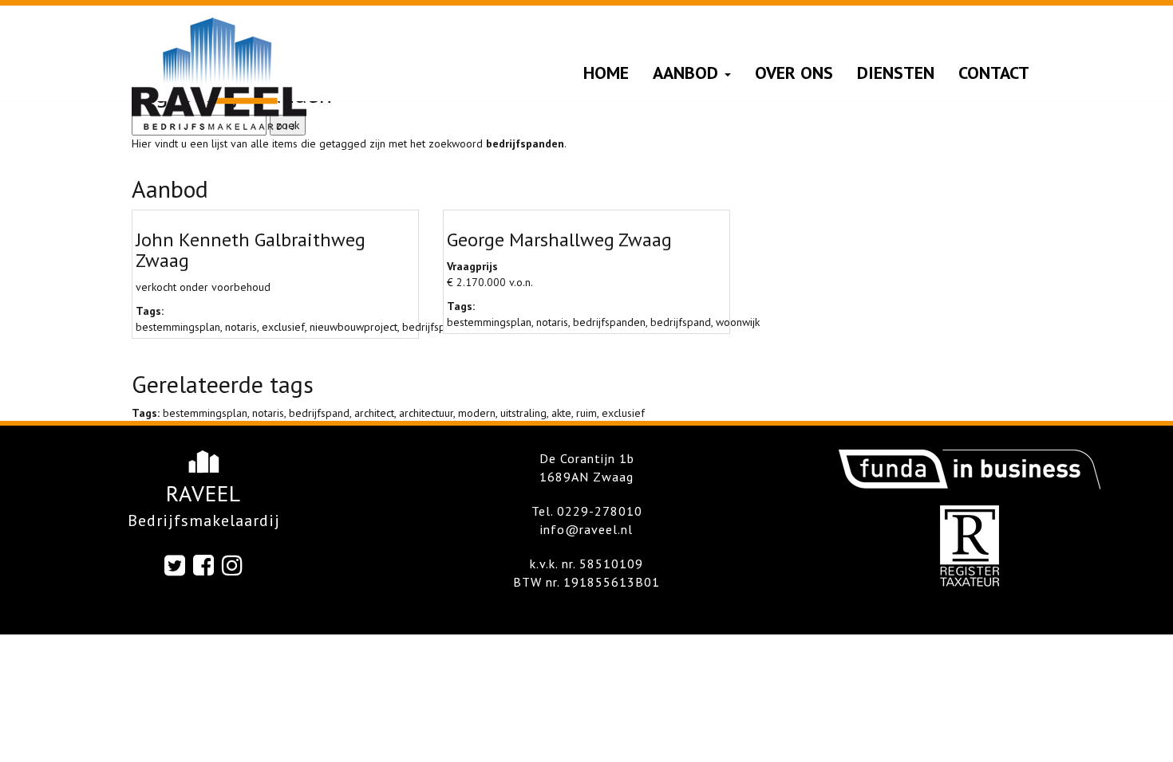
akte (561, 413)
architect (374, 413)
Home (606, 72)
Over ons (794, 72)
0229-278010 (599, 511)
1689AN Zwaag (586, 477)
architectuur (426, 413)
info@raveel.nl (586, 529)
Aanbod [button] (688, 72)
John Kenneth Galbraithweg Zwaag (250, 250)
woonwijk (738, 322)
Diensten (895, 72)
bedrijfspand (680, 322)
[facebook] (204, 564)
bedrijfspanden (609, 322)
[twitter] (175, 564)
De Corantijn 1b (586, 458)
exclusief (283, 327)
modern (477, 413)
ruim (586, 413)
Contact (993, 72)
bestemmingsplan (178, 327)
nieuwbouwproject (353, 327)
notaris (241, 327)
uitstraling (523, 413)
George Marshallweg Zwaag (559, 239)
